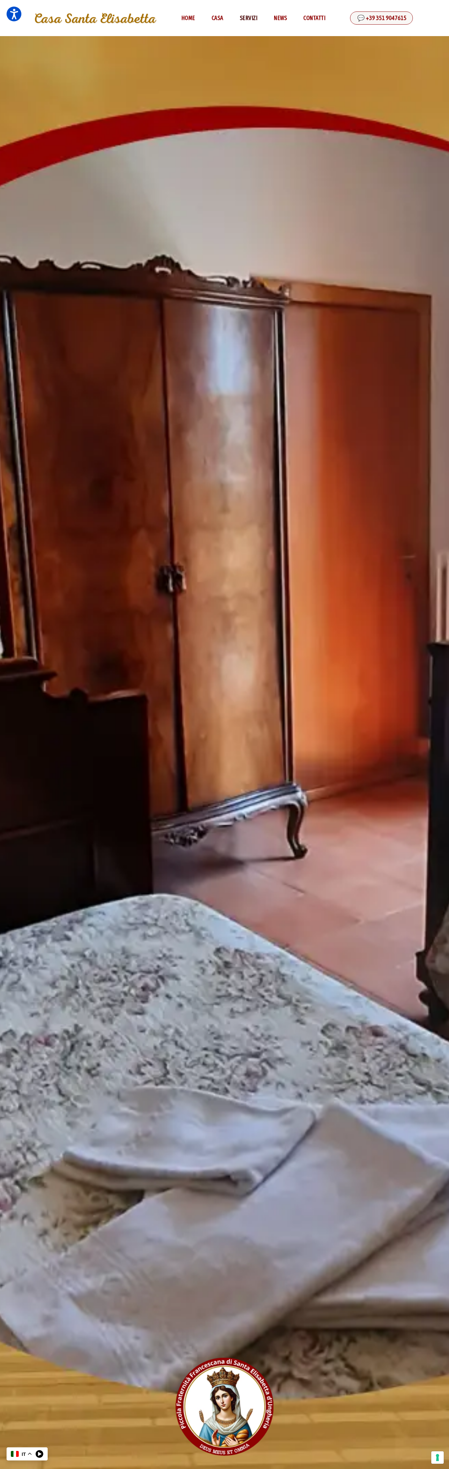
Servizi (249, 18)
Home (188, 18)
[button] (14, 14)
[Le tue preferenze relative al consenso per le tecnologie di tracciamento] (437, 1457)
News (280, 18)
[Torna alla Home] (95, 18)
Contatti (314, 18)
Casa (218, 18)
